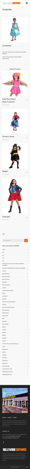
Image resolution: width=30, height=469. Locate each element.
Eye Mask (4, 299)
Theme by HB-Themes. (15, 467)
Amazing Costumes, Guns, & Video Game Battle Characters (13, 264)
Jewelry (4, 329)
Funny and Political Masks (8, 307)
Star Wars (4, 357)
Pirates (3, 341)
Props (3, 346)
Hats (3, 318)
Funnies (4, 304)
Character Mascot (6, 285)
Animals (4, 271)
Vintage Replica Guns (7, 374)
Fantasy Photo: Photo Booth (8, 301)
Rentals (4, 352)
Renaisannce (5, 349)
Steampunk (5, 360)
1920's (3, 249)
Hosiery (4, 327)
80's (3, 261)
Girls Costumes (5, 105)
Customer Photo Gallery (7, 290)
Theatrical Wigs (5, 366)
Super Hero (4, 363)
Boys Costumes (5, 279)
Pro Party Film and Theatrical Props (10, 343)
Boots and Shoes (6, 276)
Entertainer (4, 296)
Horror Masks (5, 324)
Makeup (4, 332)
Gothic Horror (5, 313)
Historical (4, 321)
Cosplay (4, 287)
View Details (15, 87)
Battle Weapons (6, 273)
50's (3, 252)
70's (3, 258)
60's (3, 255)
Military (4, 335)
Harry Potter (5, 315)
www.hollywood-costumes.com (12, 438)
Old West (4, 338)
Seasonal (4, 355)
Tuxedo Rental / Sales (7, 369)
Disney (3, 293)
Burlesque (4, 282)
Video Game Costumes (7, 371)
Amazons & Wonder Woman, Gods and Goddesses (13, 268)
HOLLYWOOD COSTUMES (14, 436)
